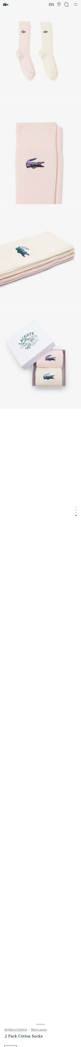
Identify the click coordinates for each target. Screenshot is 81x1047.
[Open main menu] (75, 4)
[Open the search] (66, 4)
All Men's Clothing (15, 1029)
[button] (59, 4)
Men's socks (39, 1029)
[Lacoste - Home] (6, 4)
